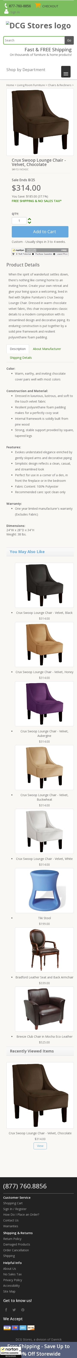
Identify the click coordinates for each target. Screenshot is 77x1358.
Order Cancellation (16, 1250)
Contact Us (11, 1220)
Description (18, 349)
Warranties (10, 1226)
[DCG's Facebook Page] (6, 1309)
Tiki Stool (44, 918)
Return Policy (12, 1239)
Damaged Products (16, 1244)
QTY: (15, 214)
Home (10, 85)
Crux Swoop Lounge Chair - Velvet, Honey (44, 672)
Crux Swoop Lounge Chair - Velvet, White (44, 859)
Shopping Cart (13, 1203)
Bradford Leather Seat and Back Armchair (44, 977)
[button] (38, 1350)
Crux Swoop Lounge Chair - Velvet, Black (44, 613)
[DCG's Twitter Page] (14, 1309)
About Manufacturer (47, 349)
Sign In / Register (15, 1209)
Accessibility (11, 1285)
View (40, 1146)
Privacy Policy (12, 1280)
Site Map (9, 1291)
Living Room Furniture (31, 85)
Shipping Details (21, 358)
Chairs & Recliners (59, 85)
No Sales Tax (12, 1274)
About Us (9, 1269)
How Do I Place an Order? (21, 1214)
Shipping (9, 1256)
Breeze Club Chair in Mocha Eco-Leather (44, 1036)
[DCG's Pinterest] (23, 1309)
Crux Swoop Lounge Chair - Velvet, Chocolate (40, 1133)
